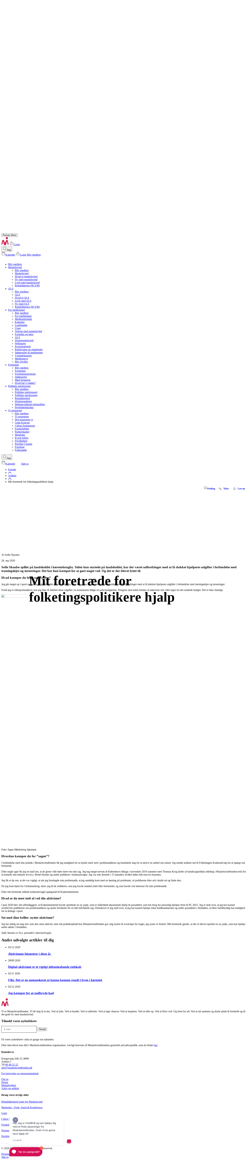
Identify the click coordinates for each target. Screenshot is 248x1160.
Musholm (20, 434)
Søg (9, 250)
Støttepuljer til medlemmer (29, 352)
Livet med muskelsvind (27, 282)
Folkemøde (21, 450)
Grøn (4, 1113)
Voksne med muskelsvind (28, 331)
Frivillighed (21, 440)
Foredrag (19, 447)
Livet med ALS (23, 300)
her (155, 1045)
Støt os (25, 463)
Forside (12, 469)
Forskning (13, 364)
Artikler (12, 475)
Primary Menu (9, 235)
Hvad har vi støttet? (25, 383)
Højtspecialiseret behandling (30, 404)
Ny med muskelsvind (26, 279)
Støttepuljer (21, 376)
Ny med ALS (22, 303)
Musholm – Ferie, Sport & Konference (22, 1107)
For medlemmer (16, 309)
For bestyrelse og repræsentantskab (20, 1073)
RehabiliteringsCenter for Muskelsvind (22, 1101)
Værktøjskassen (23, 355)
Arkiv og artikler (10, 1088)
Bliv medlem (34, 254)
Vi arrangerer (15, 410)
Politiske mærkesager (19, 386)
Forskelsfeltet (22, 428)
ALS (10, 288)
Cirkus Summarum (25, 425)
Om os (4, 1079)
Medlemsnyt (21, 358)
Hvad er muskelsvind (26, 276)
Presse (4, 1082)
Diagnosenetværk (24, 340)
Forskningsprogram (25, 373)
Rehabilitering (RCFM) (27, 285)
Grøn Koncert (22, 422)
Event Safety (22, 437)
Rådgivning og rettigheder (29, 349)
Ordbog (211, 488)
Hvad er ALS (22, 297)
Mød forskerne (23, 380)
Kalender (10, 254)
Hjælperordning (23, 401)
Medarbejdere (8, 1085)
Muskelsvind (15, 267)
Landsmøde (21, 325)
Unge (18, 328)
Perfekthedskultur (24, 407)
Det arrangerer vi (24, 419)
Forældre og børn (24, 334)
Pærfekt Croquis (23, 444)
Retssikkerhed (22, 398)
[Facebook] (2, 1142)
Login (16, 244)
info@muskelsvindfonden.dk (16, 1067)
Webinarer (20, 343)
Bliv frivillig (21, 361)
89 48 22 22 (11, 1064)
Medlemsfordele (23, 319)
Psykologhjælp (23, 346)
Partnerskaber (22, 431)
